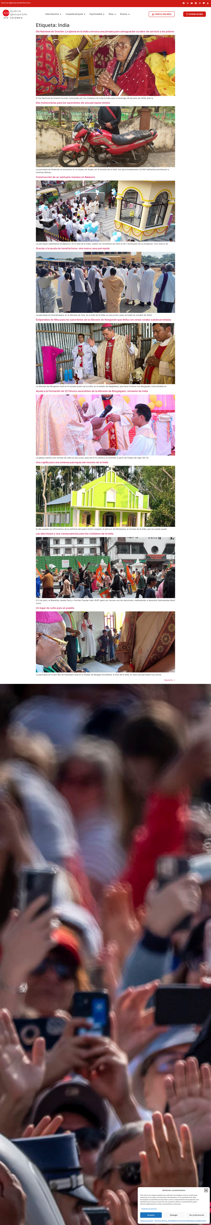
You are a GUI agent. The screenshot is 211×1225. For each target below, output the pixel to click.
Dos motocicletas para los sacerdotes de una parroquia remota (73, 102)
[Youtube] (192, 3)
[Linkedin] (196, 3)
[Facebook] (184, 3)
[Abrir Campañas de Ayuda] (85, 14)
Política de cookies (146, 1221)
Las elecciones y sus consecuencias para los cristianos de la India (74, 533)
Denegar (174, 1215)
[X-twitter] (188, 3)
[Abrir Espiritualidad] (104, 14)
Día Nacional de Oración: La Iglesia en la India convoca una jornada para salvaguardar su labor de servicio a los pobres (105, 31)
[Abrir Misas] (115, 14)
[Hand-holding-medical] (208, 3)
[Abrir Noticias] (129, 14)
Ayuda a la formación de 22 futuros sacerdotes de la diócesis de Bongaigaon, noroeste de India (92, 391)
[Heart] (204, 3)
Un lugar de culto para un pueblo (55, 608)
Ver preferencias (196, 1215)
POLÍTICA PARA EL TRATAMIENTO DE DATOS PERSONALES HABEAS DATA (180, 1221)
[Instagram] (200, 3)
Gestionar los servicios (149, 1208)
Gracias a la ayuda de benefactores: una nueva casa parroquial (73, 248)
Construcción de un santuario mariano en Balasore (65, 177)
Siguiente (169, 680)
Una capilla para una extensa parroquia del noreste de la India (72, 462)
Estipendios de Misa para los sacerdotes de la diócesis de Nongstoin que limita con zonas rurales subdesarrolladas (103, 319)
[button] (206, 1190)
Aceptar (151, 1215)
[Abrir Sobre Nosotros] (61, 14)
